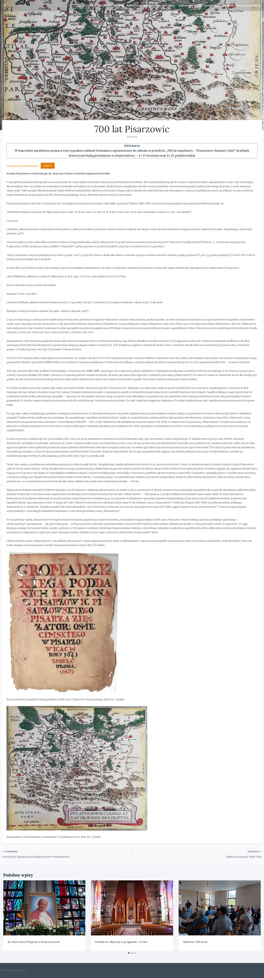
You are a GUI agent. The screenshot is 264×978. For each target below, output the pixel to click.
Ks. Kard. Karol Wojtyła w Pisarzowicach (34, 942)
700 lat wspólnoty (209, 5)
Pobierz (47, 165)
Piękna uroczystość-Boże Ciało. (244, 854)
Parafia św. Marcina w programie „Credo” (121, 942)
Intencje (119, 5)
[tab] (128, 953)
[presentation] (44, 907)
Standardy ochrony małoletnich (241, 5)
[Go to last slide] (8, 915)
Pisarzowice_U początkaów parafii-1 (23, 166)
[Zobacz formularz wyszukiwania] (4, 5)
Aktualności (104, 5)
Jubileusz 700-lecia (195, 942)
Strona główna (86, 5)
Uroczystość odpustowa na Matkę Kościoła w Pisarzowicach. (36, 854)
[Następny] (256, 915)
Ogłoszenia (133, 5)
